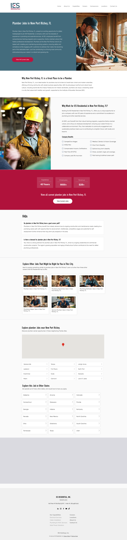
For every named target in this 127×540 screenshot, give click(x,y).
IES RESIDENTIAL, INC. (63, 497)
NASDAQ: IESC (63, 499)
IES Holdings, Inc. (63, 533)
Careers (72, 515)
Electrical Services (55, 517)
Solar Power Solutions (57, 525)
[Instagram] (61, 509)
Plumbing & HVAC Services (58, 523)
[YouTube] (66, 509)
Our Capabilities (55, 515)
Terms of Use (74, 536)
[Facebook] (63, 509)
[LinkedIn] (58, 509)
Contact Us (73, 523)
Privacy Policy (67, 536)
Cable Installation (55, 520)
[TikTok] (69, 509)
